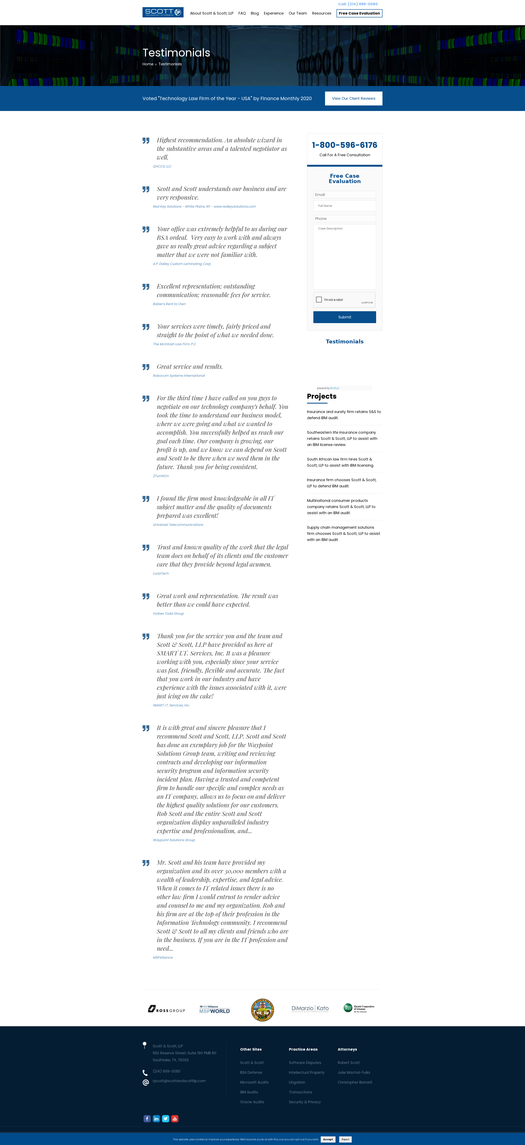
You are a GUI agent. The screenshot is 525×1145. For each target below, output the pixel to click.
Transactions (300, 1092)
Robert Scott (349, 1062)
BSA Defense (251, 1072)
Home (148, 64)
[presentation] (344, 300)
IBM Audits (249, 1092)
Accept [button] (328, 1139)
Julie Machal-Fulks (354, 1072)
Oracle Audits (252, 1102)
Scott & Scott (252, 1062)
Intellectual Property (307, 1072)
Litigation (297, 1082)
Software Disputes (305, 1062)
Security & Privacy (305, 1102)
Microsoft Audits (254, 1082)
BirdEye (334, 388)
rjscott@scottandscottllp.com (179, 1080)
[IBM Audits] (163, 13)
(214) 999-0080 (363, 4)
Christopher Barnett (355, 1082)
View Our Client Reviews (353, 98)
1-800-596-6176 (345, 145)
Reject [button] (345, 1139)
